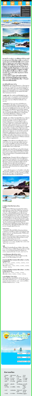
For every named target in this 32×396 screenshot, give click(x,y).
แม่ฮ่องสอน (13, 390)
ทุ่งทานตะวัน (18, 376)
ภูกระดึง (12, 379)
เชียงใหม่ (7, 378)
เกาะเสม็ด (19, 379)
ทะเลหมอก (24, 376)
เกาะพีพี (25, 379)
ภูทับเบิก (12, 384)
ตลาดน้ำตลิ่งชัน (6, 384)
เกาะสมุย (25, 378)
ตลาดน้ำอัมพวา (25, 384)
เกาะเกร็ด (12, 381)
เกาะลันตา (12, 393)
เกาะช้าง (12, 378)
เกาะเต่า (25, 381)
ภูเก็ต (6, 381)
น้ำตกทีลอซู (19, 393)
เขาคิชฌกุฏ (19, 384)
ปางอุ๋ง (6, 393)
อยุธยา (25, 393)
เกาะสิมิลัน (12, 387)
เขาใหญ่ (7, 387)
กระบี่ (6, 390)
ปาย (18, 378)
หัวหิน (18, 387)
